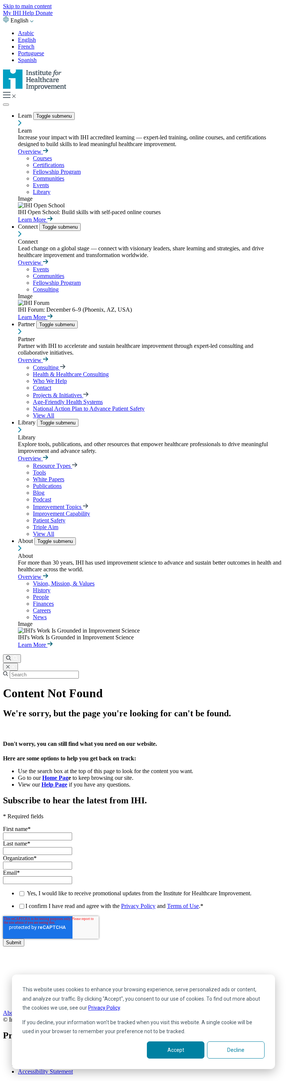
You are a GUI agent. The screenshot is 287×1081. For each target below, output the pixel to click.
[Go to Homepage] (35, 88)
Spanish (27, 60)
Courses (42, 158)
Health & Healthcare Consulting (71, 374)
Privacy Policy (104, 1008)
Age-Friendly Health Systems (68, 402)
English (27, 40)
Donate (44, 13)
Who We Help (50, 381)
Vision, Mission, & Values (64, 583)
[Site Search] (12, 658)
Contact (42, 387)
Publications (47, 486)
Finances (43, 603)
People (41, 597)
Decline (235, 1050)
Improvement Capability (61, 513)
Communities (48, 178)
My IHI (12, 13)
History (41, 590)
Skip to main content (27, 6)
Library (41, 192)
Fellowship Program (57, 172)
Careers (42, 610)
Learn (25, 115)
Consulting (46, 289)
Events (41, 185)
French (26, 46)
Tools (39, 472)
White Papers (48, 479)
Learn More (32, 219)
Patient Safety (49, 520)
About (26, 541)
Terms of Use (183, 906)
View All (43, 415)
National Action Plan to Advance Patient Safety (89, 408)
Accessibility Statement (45, 1071)
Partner (27, 324)
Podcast (42, 499)
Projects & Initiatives (58, 395)
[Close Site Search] (10, 667)
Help (29, 13)
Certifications (48, 165)
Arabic (26, 33)
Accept (175, 1050)
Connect (28, 226)
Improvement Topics (58, 507)
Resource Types (52, 466)
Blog (38, 492)
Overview (30, 151)
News (40, 617)
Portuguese (31, 53)
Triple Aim (45, 527)
